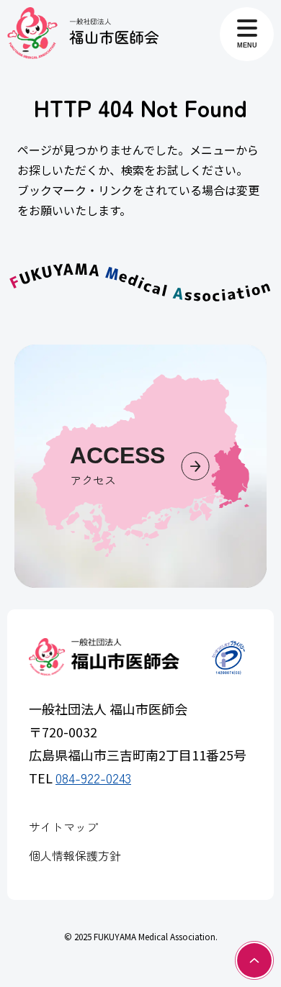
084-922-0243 (93, 777)
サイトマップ (63, 826)
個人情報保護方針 (75, 855)
